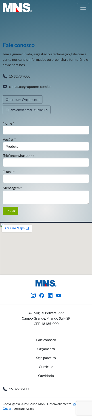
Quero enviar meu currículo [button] (27, 110)
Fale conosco (46, 340)
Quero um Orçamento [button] (23, 99)
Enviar (10, 211)
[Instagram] (33, 295)
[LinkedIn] (50, 295)
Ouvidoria (46, 375)
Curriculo (46, 366)
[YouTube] (58, 295)
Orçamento (46, 349)
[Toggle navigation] (83, 7)
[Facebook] (41, 295)
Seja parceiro (46, 357)
